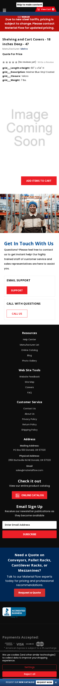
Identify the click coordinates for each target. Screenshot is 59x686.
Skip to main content (29, 4)
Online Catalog (29, 350)
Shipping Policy (29, 429)
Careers (29, 387)
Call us (17, 313)
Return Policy (29, 424)
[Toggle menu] (4, 10)
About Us (29, 413)
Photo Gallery (29, 360)
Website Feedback (29, 376)
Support (17, 290)
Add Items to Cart (38, 180)
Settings (30, 667)
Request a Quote (29, 592)
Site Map (29, 382)
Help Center (29, 339)
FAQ (29, 392)
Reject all (29, 674)
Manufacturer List (29, 344)
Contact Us (29, 408)
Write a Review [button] (46, 62)
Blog (29, 355)
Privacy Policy (29, 419)
